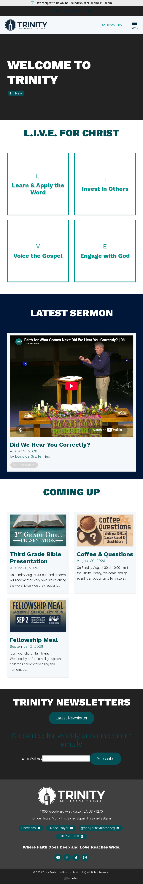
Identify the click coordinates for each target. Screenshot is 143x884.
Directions (28, 828)
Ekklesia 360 (71, 878)
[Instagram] (85, 857)
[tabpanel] (71, 77)
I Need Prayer (58, 828)
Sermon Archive (24, 465)
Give (89, 11)
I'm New (55, 11)
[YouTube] (58, 857)
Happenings (73, 11)
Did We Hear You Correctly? (50, 444)
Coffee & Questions (105, 554)
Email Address (32, 758)
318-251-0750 (69, 836)
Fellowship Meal (34, 639)
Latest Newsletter (71, 718)
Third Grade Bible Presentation (35, 558)
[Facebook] (67, 857)
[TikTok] (76, 857)
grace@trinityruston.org (98, 828)
